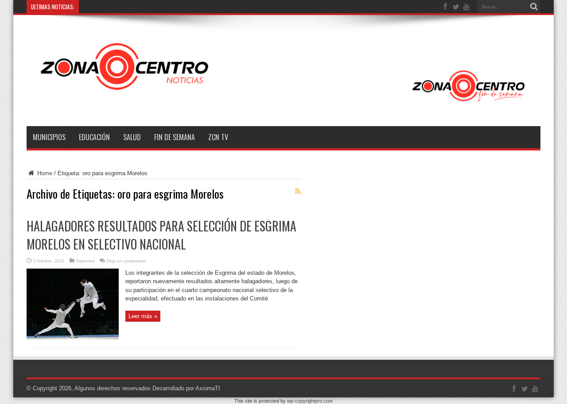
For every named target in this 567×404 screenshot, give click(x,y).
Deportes (85, 260)
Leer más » (142, 316)
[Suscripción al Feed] (297, 191)
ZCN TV (218, 137)
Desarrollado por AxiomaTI (186, 388)
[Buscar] (533, 6)
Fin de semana (174, 137)
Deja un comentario (126, 260)
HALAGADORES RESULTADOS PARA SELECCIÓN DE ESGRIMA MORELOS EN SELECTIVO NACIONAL (161, 235)
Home (43, 173)
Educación (94, 137)
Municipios (49, 137)
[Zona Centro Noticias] (283, 104)
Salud (132, 137)
